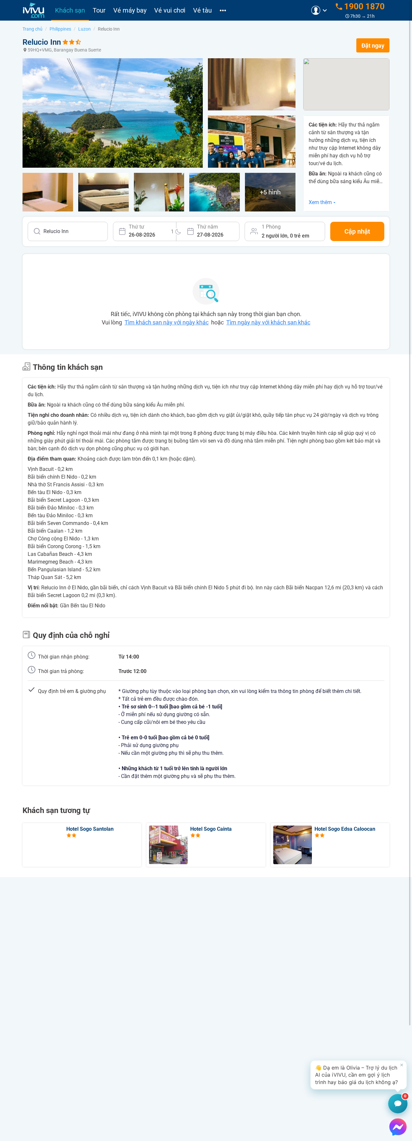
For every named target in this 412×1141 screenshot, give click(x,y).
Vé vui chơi (169, 10)
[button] (358, 1075)
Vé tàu (202, 10)
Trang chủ (32, 29)
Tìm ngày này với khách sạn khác (268, 322)
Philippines (60, 29)
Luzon (84, 29)
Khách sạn (70, 10)
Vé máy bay (129, 10)
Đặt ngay (372, 45)
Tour (99, 10)
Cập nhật (357, 231)
